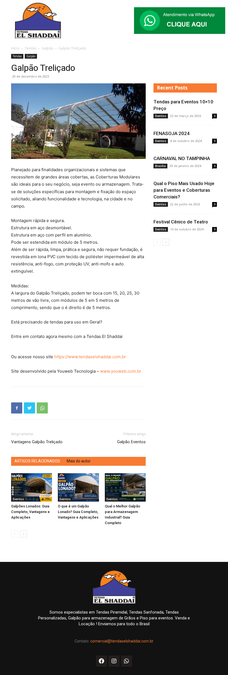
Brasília (160, 166)
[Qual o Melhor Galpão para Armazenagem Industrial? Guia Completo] (125, 487)
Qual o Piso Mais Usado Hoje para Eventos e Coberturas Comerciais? (183, 190)
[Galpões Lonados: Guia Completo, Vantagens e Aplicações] (31, 487)
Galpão (47, 48)
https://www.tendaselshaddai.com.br (90, 356)
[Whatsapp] (126, 661)
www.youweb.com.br (120, 371)
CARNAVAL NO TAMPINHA (181, 158)
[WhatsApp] (42, 408)
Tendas (30, 48)
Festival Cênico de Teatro (180, 222)
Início (15, 48)
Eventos (18, 499)
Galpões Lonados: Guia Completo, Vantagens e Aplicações (30, 511)
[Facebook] (16, 408)
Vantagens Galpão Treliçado (37, 441)
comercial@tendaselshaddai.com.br (121, 641)
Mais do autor (79, 461)
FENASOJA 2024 (171, 133)
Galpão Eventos (131, 441)
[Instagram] (114, 661)
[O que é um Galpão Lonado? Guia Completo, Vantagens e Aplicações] (78, 487)
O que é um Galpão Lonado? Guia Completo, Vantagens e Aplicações (78, 511)
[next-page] (23, 533)
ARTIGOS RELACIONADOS (37, 461)
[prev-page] (14, 533)
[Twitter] (29, 408)
